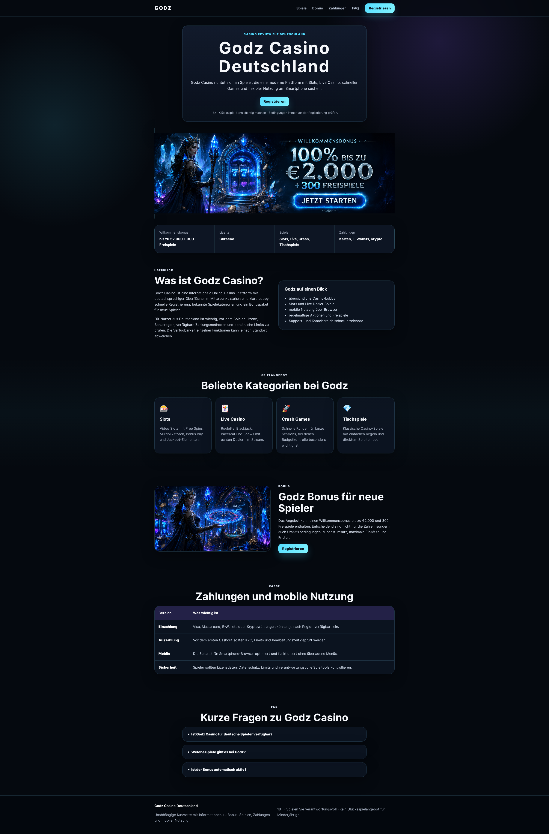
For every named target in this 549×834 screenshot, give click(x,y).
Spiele (301, 8)
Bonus (317, 8)
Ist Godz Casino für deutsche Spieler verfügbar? (232, 734)
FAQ (355, 8)
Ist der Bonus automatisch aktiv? (219, 769)
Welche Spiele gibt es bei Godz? (218, 752)
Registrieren (380, 8)
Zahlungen (338, 8)
